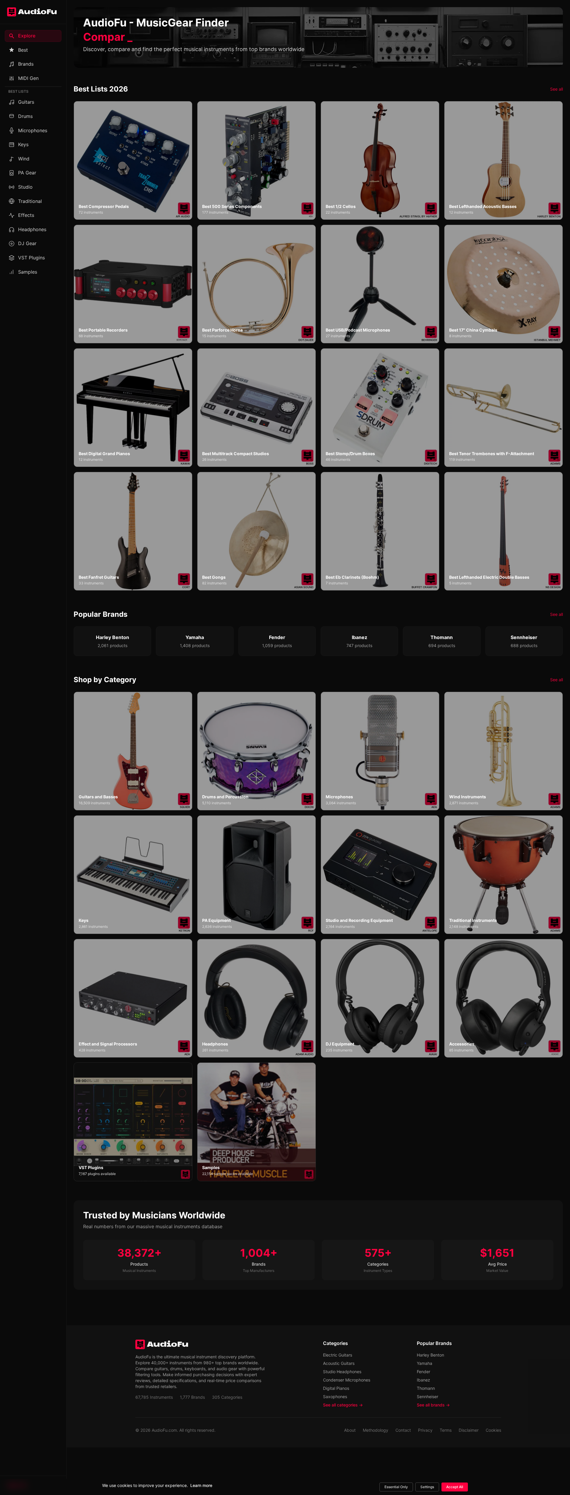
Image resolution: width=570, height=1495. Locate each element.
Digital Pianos (336, 1388)
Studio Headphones (342, 1371)
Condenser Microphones (346, 1379)
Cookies (493, 1430)
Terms (446, 1430)
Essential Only (396, 1487)
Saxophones (335, 1396)
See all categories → (343, 1404)
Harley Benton (430, 1354)
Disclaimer (469, 1430)
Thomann (426, 1388)
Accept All (454, 1487)
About (350, 1430)
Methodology (375, 1430)
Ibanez (423, 1379)
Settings (427, 1487)
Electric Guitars (337, 1354)
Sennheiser (427, 1396)
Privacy (425, 1430)
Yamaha (424, 1363)
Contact (403, 1430)
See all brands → (433, 1404)
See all (556, 89)
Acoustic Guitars (338, 1363)
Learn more (201, 1485)
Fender (423, 1371)
